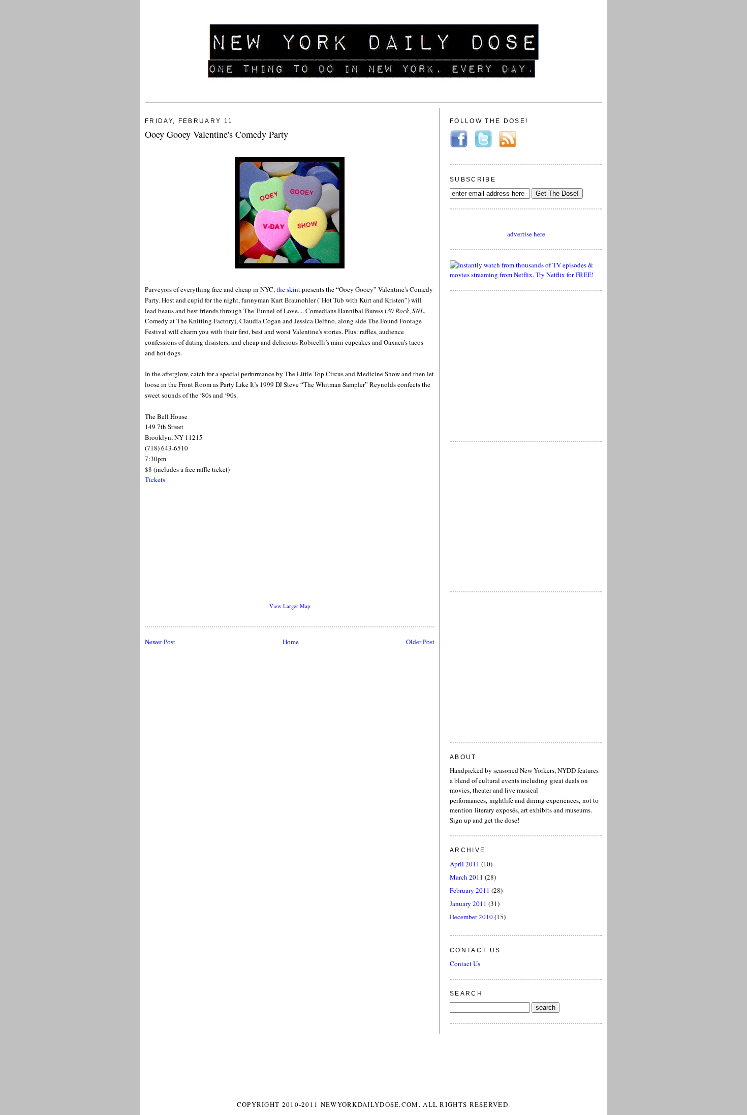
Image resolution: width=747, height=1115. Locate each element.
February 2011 (470, 890)
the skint (288, 289)
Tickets (155, 479)
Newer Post (160, 641)
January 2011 (468, 903)
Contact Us (465, 963)
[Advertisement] (526, 364)
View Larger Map (289, 606)
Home (291, 641)
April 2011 (465, 863)
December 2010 (471, 916)
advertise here (526, 233)
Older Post (420, 641)
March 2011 (466, 877)
